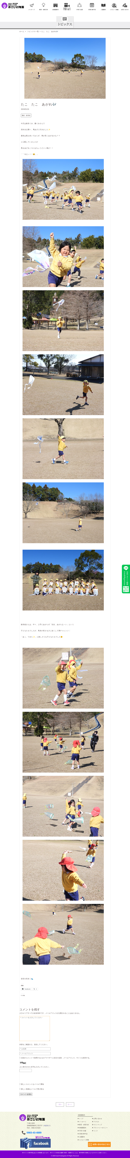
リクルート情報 (84, 1140)
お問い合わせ (97, 1118)
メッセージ (82, 1121)
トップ (81, 1118)
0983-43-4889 (34, 1132)
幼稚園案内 (82, 1128)
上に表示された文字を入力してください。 (34, 1067)
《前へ (59, 1104)
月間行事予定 (83, 1134)
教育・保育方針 (84, 1124)
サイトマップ (97, 1124)
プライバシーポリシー (100, 1128)
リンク (95, 1131)
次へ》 (70, 1104)
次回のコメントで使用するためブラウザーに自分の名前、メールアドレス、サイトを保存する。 (56, 1058)
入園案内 (82, 1137)
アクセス (96, 1121)
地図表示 (47, 1125)
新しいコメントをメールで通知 (32, 1084)
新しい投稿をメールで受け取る (32, 1089)
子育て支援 (82, 1131)
